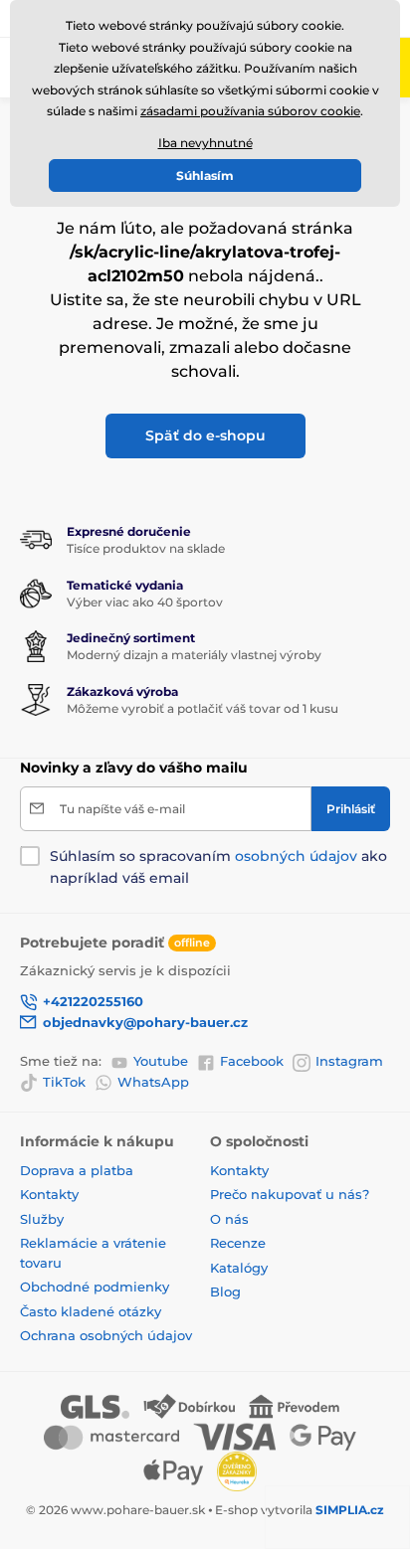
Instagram (349, 1061)
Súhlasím (205, 175)
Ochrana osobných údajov (106, 1335)
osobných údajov (296, 856)
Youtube (160, 1061)
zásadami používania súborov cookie (250, 110)
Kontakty (49, 1194)
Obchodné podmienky (94, 1286)
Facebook (252, 1061)
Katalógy (239, 1268)
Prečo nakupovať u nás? (289, 1194)
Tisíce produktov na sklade (146, 548)
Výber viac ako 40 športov (145, 602)
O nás (229, 1219)
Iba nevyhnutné (205, 142)
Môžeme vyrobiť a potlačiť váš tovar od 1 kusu (202, 708)
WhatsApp (153, 1082)
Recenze (238, 1243)
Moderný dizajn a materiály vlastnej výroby (194, 654)
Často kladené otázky (90, 1311)
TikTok (64, 1082)
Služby (42, 1219)
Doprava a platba (76, 1170)
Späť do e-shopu (205, 435)
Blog (225, 1291)
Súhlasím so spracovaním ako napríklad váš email (218, 867)
